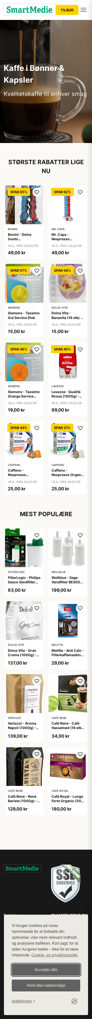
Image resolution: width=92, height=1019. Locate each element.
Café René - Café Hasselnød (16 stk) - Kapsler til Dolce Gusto (67, 730)
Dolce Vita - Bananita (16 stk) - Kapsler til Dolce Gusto (67, 320)
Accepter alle (46, 970)
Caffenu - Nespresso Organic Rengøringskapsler (68, 474)
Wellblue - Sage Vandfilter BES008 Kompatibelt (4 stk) (68, 582)
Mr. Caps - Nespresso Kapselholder (63, 238)
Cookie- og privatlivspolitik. (54, 955)
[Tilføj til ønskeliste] (36, 192)
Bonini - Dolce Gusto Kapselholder (19, 238)
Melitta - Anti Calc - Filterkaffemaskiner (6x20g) (68, 654)
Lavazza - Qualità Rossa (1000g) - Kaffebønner (66, 396)
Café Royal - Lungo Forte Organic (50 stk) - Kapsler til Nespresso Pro (67, 803)
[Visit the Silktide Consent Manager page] (74, 1001)
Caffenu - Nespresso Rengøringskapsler (24, 474)
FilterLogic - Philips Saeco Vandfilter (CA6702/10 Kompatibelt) (24, 584)
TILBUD (67, 10)
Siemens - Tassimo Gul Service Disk (24, 315)
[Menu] (83, 10)
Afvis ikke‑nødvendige (46, 985)
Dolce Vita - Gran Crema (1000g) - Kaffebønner (22, 654)
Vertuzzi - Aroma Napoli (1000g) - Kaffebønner (22, 727)
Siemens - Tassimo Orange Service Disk (24, 396)
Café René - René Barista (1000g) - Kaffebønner (22, 800)
